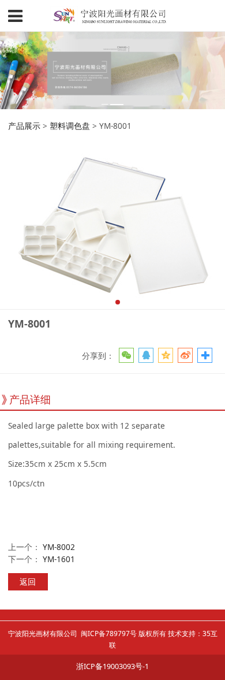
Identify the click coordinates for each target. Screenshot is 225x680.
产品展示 (24, 125)
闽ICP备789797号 (109, 633)
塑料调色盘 (70, 125)
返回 (28, 581)
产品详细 (30, 399)
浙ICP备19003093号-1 (112, 666)
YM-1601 (59, 558)
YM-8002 (59, 546)
